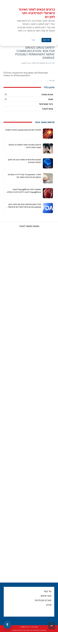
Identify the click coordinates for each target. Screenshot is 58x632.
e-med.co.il (24, 627)
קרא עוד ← (50, 80)
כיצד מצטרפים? (46, 104)
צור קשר (47, 591)
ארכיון (48, 604)
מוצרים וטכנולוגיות (43, 600)
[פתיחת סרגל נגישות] (7, 625)
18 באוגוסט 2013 (41, 63)
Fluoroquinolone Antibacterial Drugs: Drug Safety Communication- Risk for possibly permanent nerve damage (29, 51)
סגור (33, 40)
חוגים (50, 99)
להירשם (46, 40)
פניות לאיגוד (47, 108)
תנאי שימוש (46, 595)
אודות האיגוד (47, 94)
